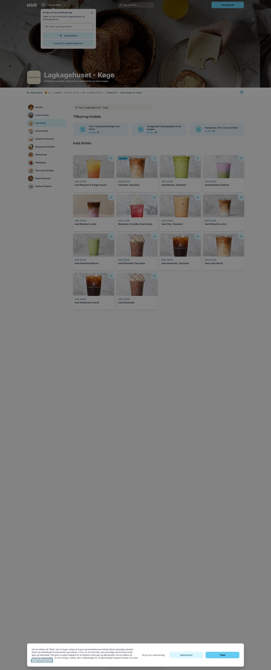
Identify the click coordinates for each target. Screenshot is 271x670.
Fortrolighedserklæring (42, 660)
